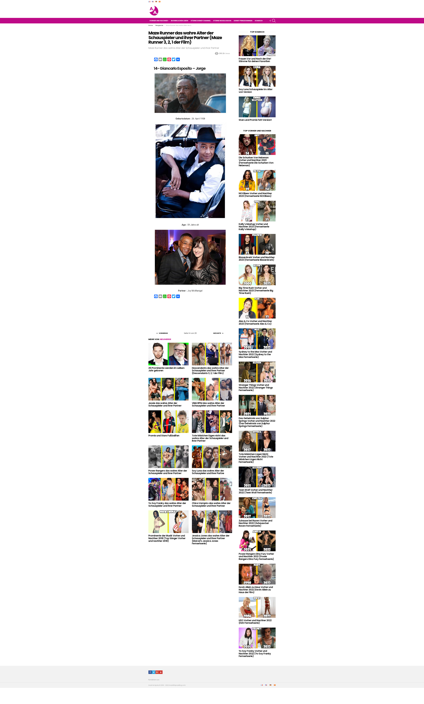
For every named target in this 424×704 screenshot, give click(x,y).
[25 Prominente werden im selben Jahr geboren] (168, 354)
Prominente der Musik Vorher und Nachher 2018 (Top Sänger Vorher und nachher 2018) (167, 538)
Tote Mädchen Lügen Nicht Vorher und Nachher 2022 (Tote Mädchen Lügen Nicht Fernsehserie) (256, 458)
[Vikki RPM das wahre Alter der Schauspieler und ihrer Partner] (212, 389)
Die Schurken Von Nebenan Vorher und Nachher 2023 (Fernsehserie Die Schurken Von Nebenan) (256, 161)
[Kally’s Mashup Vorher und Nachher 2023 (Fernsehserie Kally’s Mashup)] (257, 211)
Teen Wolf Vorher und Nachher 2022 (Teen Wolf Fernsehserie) (256, 491)
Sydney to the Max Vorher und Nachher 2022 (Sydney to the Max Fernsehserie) (255, 354)
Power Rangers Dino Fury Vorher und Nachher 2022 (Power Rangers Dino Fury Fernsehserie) (256, 556)
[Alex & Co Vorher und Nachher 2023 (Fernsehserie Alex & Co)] (257, 308)
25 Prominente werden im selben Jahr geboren (166, 369)
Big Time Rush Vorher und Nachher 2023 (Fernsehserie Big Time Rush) (256, 290)
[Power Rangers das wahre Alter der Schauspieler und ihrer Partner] (168, 456)
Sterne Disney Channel (201, 21)
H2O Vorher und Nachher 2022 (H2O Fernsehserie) (255, 622)
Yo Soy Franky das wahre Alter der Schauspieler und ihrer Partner (167, 504)
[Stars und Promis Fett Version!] (257, 107)
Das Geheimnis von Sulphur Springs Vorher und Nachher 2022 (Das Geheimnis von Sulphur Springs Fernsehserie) (257, 422)
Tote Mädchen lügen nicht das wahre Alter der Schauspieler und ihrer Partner (210, 438)
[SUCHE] (274, 20)
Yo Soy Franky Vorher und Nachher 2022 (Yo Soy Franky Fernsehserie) (255, 653)
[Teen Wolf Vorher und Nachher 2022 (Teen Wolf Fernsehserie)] (257, 477)
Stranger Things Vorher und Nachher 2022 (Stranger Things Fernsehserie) (256, 387)
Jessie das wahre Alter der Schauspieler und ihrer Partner (164, 404)
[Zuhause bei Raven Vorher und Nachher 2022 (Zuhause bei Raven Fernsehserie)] (257, 507)
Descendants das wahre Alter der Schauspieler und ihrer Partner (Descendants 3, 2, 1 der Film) (210, 370)
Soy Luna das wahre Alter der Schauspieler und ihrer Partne (208, 472)
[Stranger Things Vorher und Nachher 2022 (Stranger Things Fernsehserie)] (257, 372)
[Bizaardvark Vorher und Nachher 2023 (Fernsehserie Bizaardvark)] (257, 244)
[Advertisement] (190, 315)
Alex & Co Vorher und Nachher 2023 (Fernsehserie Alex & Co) (255, 322)
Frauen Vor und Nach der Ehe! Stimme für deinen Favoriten (255, 60)
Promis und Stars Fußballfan (163, 435)
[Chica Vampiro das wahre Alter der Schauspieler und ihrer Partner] (212, 489)
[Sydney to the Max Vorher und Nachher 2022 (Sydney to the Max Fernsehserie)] (257, 338)
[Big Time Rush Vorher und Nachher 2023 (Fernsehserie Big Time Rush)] (257, 275)
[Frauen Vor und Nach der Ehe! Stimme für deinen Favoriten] (257, 45)
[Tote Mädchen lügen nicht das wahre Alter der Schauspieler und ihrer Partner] (212, 421)
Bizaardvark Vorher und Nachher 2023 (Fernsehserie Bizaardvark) (257, 259)
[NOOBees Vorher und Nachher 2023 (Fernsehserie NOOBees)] (257, 180)
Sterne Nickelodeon (222, 21)
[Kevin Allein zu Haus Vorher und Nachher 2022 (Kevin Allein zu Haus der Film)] (257, 574)
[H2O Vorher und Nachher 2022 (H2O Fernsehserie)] (257, 607)
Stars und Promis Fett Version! (255, 119)
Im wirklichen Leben (179, 21)
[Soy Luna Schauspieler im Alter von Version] (257, 76)
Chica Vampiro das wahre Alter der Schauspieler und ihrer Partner (211, 504)
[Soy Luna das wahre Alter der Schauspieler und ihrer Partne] (212, 456)
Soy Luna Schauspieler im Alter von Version (255, 91)
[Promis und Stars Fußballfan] (168, 421)
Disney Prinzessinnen (243, 21)
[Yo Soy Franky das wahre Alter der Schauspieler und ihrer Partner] (168, 489)
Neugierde (165, 339)
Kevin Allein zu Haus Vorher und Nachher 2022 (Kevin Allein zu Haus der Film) (256, 589)
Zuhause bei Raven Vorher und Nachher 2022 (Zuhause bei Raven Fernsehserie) (255, 523)
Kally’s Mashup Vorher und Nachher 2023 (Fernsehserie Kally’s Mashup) (254, 226)
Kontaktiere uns (153, 680)
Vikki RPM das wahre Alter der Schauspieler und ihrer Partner (208, 404)
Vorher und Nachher (159, 21)
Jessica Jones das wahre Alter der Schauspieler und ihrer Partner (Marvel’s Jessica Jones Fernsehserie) (210, 539)
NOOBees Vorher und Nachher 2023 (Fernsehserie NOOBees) (255, 195)
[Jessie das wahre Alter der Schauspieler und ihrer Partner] (168, 389)
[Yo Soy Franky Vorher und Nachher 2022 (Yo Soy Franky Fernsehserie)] (257, 638)
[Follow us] (270, 20)
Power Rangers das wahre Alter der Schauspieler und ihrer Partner (167, 472)
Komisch (258, 21)
